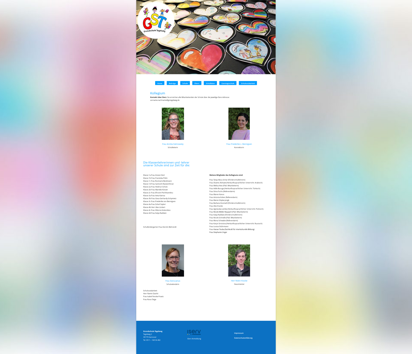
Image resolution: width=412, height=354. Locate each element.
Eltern (196, 83)
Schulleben (210, 83)
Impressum (239, 333)
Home (159, 83)
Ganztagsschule (227, 83)
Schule (185, 83)
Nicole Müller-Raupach (223, 212)
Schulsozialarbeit (248, 83)
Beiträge (172, 83)
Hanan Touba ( (234, 229)
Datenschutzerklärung (243, 338)
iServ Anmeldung (194, 338)
